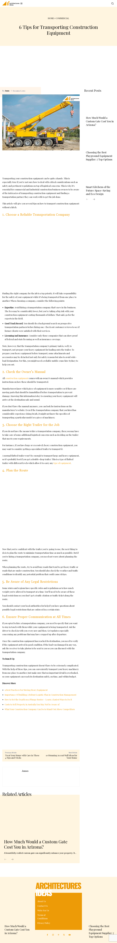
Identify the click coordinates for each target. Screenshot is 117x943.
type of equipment (62, 463)
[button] (112, 3)
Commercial (62, 18)
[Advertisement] (58, 70)
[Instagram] (53, 935)
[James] (12, 776)
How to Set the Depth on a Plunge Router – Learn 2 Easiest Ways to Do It (38, 699)
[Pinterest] (72, 91)
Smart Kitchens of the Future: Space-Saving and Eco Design (98, 190)
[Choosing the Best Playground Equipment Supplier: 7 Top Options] (99, 139)
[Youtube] (69, 935)
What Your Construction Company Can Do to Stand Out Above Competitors (40, 709)
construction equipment (16, 378)
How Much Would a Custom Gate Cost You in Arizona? (35, 844)
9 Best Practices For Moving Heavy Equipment (26, 690)
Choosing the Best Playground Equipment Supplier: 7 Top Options (99, 156)
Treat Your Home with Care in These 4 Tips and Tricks (22, 756)
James (7, 91)
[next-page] (12, 859)
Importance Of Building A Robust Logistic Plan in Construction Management (40, 694)
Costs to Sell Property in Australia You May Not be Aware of (32, 704)
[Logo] (9, 3)
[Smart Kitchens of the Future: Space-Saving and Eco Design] (99, 174)
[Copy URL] (61, 91)
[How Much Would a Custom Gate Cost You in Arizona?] (39, 817)
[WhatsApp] (77, 91)
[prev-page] (5, 859)
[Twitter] (64, 935)
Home (51, 18)
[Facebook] (67, 91)
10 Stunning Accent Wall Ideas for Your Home (61, 756)
